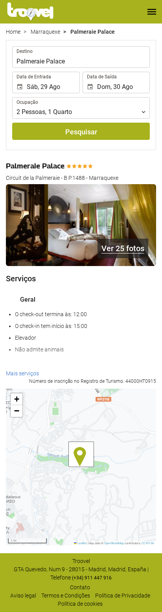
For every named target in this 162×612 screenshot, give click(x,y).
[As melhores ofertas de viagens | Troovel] (30, 12)
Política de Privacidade (122, 595)
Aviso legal (23, 595)
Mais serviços (22, 373)
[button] (151, 11)
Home (13, 32)
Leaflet (81, 543)
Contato (80, 587)
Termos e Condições (65, 595)
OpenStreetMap (114, 543)
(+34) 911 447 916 (92, 578)
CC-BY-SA (148, 543)
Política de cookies (80, 604)
